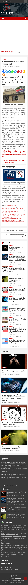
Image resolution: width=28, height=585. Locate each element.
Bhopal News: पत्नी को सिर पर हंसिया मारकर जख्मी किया (13, 235)
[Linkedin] (9, 71)
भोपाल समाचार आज (20, 221)
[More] (3, 74)
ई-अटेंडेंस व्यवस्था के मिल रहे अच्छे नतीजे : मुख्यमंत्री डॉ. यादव (13, 525)
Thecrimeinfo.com (5, 462)
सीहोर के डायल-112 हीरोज (6, 556)
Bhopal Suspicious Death (8, 213)
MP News (22, 215)
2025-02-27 (5, 66)
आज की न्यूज (18, 220)
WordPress (19, 582)
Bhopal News (5, 211)
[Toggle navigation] (3, 18)
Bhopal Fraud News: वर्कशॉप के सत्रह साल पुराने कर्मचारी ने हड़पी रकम (17, 310)
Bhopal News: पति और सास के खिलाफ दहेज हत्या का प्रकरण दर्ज (17, 289)
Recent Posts (8, 243)
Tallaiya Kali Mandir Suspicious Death (11, 218)
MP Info (9, 522)
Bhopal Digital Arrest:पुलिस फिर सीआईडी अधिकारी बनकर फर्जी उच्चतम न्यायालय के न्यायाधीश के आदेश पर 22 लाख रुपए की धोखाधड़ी (17, 258)
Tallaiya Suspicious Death (8, 220)
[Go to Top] (25, 578)
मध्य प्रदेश (4, 59)
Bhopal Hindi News (18, 208)
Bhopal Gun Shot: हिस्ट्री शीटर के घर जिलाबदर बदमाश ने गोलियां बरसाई (16, 280)
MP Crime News (22, 214)
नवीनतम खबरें (5, 489)
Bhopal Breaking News (11, 205)
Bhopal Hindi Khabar (7, 208)
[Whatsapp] (12, 71)
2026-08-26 (12, 250)
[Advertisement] (14, 35)
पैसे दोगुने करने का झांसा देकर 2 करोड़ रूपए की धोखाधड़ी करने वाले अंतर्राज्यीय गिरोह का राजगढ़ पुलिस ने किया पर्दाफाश (13, 553)
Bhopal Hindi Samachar (8, 210)
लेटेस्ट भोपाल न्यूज (5, 223)
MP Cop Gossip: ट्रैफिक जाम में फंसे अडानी (13, 230)
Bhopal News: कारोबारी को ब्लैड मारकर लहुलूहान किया (17, 319)
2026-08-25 (12, 334)
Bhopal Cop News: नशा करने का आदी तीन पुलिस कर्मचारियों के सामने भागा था (17, 341)
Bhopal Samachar (13, 211)
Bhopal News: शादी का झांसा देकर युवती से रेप (16, 248)
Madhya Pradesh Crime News (9, 214)
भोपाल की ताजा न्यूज (6, 221)
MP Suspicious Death (7, 217)
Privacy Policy (4, 485)
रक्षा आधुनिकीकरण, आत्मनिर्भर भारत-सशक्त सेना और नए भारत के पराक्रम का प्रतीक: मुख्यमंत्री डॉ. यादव (13, 533)
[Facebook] (3, 71)
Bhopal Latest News (19, 210)
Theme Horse (20, 580)
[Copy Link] (24, 71)
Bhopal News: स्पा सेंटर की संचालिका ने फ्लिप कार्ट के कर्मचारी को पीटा (17, 269)
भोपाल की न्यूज (13, 221)
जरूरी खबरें (5, 351)
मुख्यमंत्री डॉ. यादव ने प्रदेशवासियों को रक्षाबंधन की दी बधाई (12, 527)
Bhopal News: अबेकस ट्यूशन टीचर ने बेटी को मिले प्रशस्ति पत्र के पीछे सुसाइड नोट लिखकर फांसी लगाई (17, 330)
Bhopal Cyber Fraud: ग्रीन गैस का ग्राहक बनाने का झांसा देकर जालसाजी (17, 299)
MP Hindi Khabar (7, 215)
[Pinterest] (18, 71)
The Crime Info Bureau (14, 66)
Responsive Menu (25, 1)
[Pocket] (21, 71)
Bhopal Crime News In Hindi (9, 207)
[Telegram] (15, 71)
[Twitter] (6, 71)
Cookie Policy (13, 485)
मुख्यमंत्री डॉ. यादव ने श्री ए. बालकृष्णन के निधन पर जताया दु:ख (14, 545)
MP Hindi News (16, 215)
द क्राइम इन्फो (7, 12)
